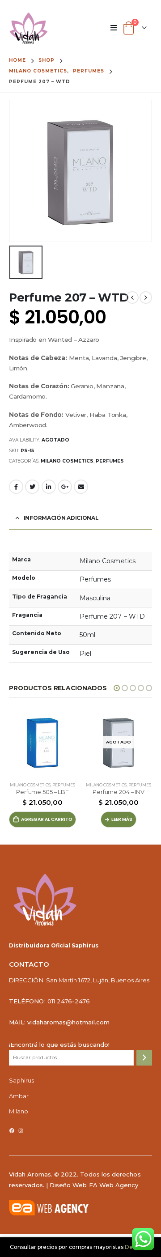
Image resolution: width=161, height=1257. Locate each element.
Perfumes (110, 461)
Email (81, 487)
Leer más (121, 819)
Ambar (19, 1096)
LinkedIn (49, 487)
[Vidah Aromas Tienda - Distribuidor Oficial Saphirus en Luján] (28, 28)
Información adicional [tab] (61, 517)
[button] (117, 688)
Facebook (16, 487)
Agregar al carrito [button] (46, 819)
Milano (18, 1111)
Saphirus (21, 1080)
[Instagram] (21, 1131)
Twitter (32, 487)
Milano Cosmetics (67, 461)
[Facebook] (12, 1131)
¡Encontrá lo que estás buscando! (59, 1044)
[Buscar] (144, 1058)
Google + (65, 487)
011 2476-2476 (68, 1001)
